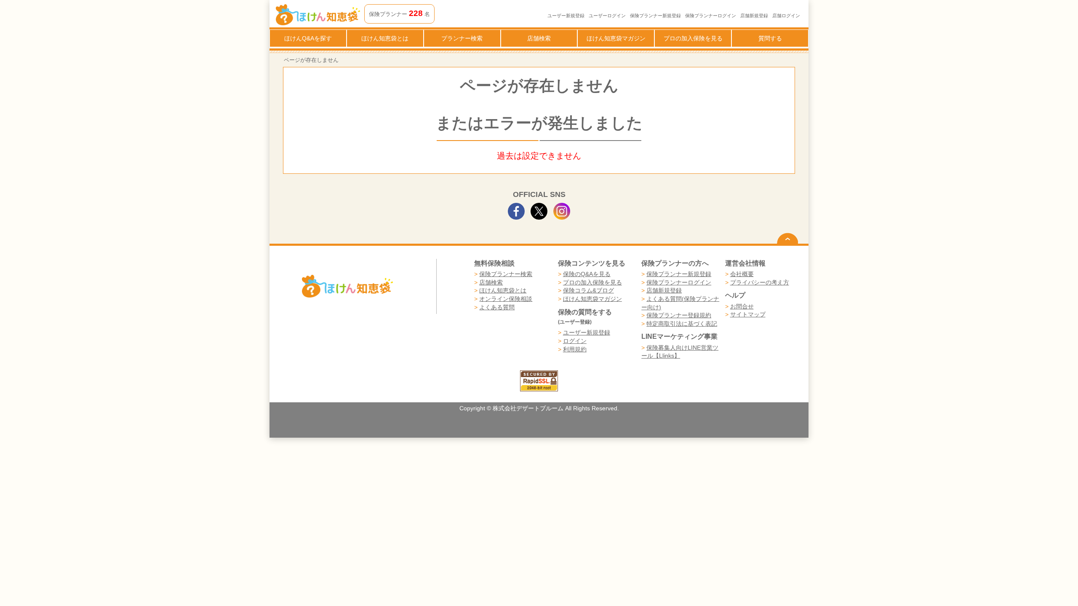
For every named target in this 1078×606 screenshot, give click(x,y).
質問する (770, 38)
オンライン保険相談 (505, 298)
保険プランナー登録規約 (678, 315)
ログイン (575, 341)
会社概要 (742, 274)
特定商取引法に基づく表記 (681, 323)
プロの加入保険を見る (693, 38)
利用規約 (575, 349)
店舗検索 (539, 38)
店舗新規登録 (754, 15)
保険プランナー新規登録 (655, 15)
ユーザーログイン (607, 15)
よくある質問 (497, 307)
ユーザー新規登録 (565, 15)
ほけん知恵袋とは (384, 38)
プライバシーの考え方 (759, 282)
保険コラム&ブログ (588, 290)
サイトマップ (748, 314)
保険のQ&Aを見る (587, 274)
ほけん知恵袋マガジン (616, 38)
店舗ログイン (786, 15)
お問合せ (742, 306)
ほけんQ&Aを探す (308, 38)
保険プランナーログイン (710, 15)
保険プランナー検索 (505, 274)
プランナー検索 (462, 38)
